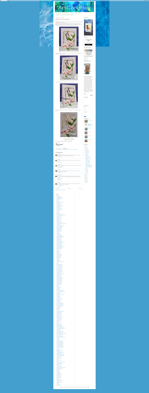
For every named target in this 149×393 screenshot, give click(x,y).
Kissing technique (59, 284)
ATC (57, 200)
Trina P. (58, 182)
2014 (85, 182)
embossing (58, 234)
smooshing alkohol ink (59, 342)
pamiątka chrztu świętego (60, 311)
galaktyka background (59, 247)
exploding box (58, 239)
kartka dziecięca (59, 269)
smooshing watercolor (59, 344)
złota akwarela (58, 385)
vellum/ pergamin (59, 373)
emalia (57, 232)
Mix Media (58, 300)
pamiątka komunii (59, 312)
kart (57, 263)
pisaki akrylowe (58, 324)
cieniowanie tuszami (60, 149)
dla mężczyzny (58, 222)
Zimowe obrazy (90, 139)
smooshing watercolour (59, 346)
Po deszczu (89, 135)
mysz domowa (58, 306)
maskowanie (58, 297)
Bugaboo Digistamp (59, 209)
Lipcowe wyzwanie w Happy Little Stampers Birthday (88, 165)
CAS (57, 211)
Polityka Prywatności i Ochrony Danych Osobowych (64, 14)
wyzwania (58, 381)
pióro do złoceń (59, 323)
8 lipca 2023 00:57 (59, 172)
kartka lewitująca (59, 272)
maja (86, 169)
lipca (86, 155)
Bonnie (71, 24)
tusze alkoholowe (59, 368)
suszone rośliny (59, 356)
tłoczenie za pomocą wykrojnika (61, 367)
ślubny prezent (58, 360)
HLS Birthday (58, 256)
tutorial (57, 371)
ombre (57, 309)
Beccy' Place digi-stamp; (60, 202)
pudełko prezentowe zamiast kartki (61, 333)
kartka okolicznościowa (65, 149)
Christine (58, 164)
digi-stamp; (58, 219)
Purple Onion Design (59, 334)
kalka (57, 262)
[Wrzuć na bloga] (64, 148)
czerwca (87, 168)
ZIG (57, 383)
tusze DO (58, 370)
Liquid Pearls (58, 292)
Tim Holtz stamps (59, 365)
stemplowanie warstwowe (60, 354)
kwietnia (87, 170)
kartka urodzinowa (70, 149)
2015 (85, 181)
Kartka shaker (58, 274)
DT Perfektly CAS (59, 227)
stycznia (87, 172)
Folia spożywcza (59, 244)
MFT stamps (58, 298)
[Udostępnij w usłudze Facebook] (65, 148)
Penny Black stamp (59, 318)
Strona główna (69, 188)
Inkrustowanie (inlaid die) (60, 261)
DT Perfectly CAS (59, 226)
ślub (57, 359)
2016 (85, 180)
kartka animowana (59, 268)
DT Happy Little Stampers (60, 225)
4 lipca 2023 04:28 (59, 167)
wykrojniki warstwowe (75, 149)
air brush (58, 195)
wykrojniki (58, 379)
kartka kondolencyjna (59, 271)
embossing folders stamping (60, 236)
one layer (58, 310)
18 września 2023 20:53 (60, 185)
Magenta (58, 293)
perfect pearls (58, 319)
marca (86, 171)
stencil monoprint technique (60, 355)
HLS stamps (58, 257)
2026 (85, 145)
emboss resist (58, 233)
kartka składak (58, 275)
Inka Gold (58, 260)
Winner (58, 378)
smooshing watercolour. (60, 347)
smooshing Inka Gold (59, 343)
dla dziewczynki (59, 221)
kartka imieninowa (59, 270)
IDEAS (57, 259)
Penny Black (58, 317)
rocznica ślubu (58, 335)
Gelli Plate (58, 249)
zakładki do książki (59, 382)
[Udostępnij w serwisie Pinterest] (66, 148)
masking (58, 296)
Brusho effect (58, 207)
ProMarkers (58, 330)
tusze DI (58, 369)
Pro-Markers (58, 329)
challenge (58, 213)
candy (57, 210)
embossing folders (59, 235)
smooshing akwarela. (59, 341)
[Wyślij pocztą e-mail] (63, 148)
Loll (57, 159)
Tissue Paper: (58, 366)
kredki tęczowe (58, 287)
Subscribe (88, 44)
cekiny (57, 212)
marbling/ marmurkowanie (60, 294)
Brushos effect (58, 208)
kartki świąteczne (59, 280)
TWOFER (58, 372)
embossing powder (59, 237)
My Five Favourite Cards (60, 305)
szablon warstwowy (59, 358)
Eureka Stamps (59, 238)
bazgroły (58, 201)
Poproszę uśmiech (87, 164)
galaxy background (59, 248)
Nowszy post (57, 188)
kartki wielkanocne (59, 281)
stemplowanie (58, 353)
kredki (57, 286)
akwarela (58, 196)
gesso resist (58, 251)
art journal (58, 199)
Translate (90, 61)
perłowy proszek (59, 321)
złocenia (58, 384)
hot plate (58, 258)
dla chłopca (58, 220)
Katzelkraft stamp (59, 283)
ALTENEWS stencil (59, 198)
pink (57, 322)
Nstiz (58, 169)
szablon (58, 357)
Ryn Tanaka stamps (59, 336)
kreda (57, 285)
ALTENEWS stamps (59, 197)
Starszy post (80, 188)
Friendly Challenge (59, 246)
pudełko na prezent (59, 332)
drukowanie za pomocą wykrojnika (61, 223)
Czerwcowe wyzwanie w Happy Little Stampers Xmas (90, 125)
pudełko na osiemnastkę (60, 331)
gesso (57, 250)
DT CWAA (58, 224)
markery (58, 295)
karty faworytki (58, 282)
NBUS (57, 308)
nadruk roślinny (59, 307)
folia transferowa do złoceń (60, 245)
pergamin (58, 320)
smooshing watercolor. (59, 345)
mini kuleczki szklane (59, 299)
